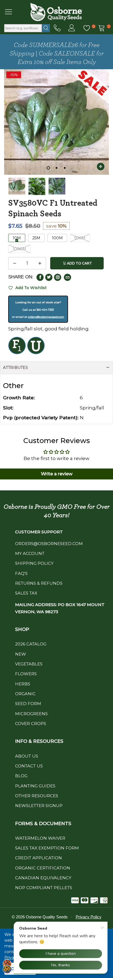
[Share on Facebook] (40, 277)
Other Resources (36, 795)
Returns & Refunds (39, 583)
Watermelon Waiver (40, 838)
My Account (29, 553)
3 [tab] (64, 168)
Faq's (21, 573)
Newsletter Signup (39, 805)
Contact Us (29, 766)
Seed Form (28, 703)
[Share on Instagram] (57, 277)
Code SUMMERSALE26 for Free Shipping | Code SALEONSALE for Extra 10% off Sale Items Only (57, 53)
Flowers (26, 673)
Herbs (22, 683)
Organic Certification (42, 868)
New (20, 654)
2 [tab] (56, 168)
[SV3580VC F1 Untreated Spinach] (17, 186)
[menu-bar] (12, 11)
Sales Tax (26, 593)
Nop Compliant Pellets (43, 887)
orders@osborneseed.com (46, 317)
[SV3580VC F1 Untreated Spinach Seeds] (37, 186)
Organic (25, 693)
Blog (21, 775)
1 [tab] (48, 168)
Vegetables (29, 663)
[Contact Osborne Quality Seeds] (57, 28)
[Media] (101, 166)
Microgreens (31, 713)
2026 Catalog (30, 644)
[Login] (71, 28)
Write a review (56, 473)
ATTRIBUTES (15, 367)
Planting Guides (35, 785)
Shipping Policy (34, 563)
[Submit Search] (46, 28)
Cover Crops (30, 723)
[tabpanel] (56, 121)
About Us (26, 756)
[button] (15, 263)
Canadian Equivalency (43, 877)
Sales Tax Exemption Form (47, 848)
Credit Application (38, 857)
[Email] (67, 277)
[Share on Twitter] (49, 277)
